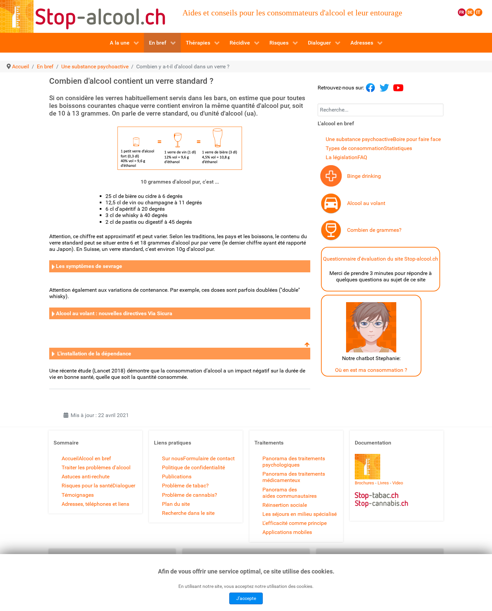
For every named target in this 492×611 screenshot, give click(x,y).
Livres (383, 482)
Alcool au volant (366, 203)
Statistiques (398, 148)
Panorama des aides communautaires (289, 492)
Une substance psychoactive (359, 139)
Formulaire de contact (209, 458)
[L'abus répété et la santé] (331, 175)
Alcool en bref (95, 458)
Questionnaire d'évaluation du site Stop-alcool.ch (380, 259)
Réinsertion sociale (284, 505)
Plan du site (176, 504)
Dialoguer (123, 485)
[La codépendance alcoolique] (53, 266)
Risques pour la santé (87, 485)
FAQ (362, 157)
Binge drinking (364, 176)
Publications (176, 476)
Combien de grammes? (374, 230)
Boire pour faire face (417, 139)
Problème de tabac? (185, 485)
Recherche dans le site (188, 513)
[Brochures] (367, 466)
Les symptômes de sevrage (89, 266)
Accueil (70, 458)
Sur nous (172, 458)
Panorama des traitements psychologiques (293, 461)
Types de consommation (355, 148)
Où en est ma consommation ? (371, 370)
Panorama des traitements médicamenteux (293, 477)
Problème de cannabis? (189, 495)
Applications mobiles (287, 532)
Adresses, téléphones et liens (95, 504)
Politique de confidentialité (193, 467)
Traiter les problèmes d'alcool (96, 467)
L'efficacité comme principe (294, 523)
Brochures (364, 482)
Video (397, 482)
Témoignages (78, 495)
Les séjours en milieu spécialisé (299, 514)
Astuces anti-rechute (85, 476)
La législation (341, 157)
